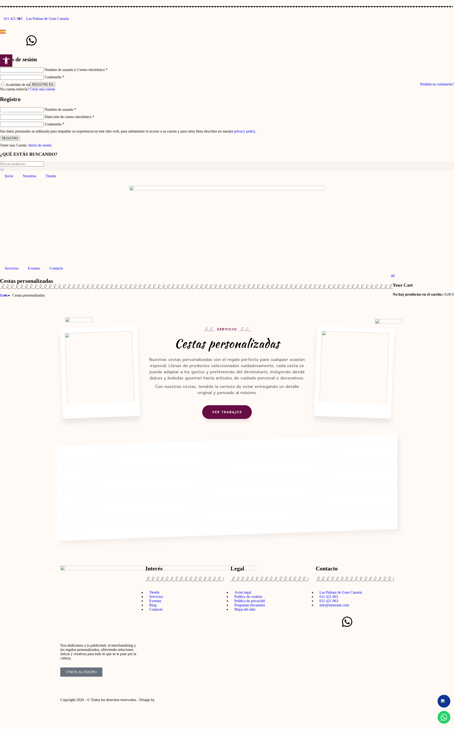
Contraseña (54, 77)
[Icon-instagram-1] (6, 40)
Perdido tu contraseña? (437, 84)
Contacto (56, 268)
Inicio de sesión (40, 145)
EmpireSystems (168, 700)
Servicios (11, 268)
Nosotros (29, 176)
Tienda (51, 176)
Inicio (9, 176)
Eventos (34, 268)
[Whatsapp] (31, 40)
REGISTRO (10, 138)
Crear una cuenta (42, 89)
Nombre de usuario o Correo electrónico (76, 70)
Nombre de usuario (60, 109)
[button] (6, 60)
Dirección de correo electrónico (69, 117)
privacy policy (244, 131)
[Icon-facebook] (19, 40)
